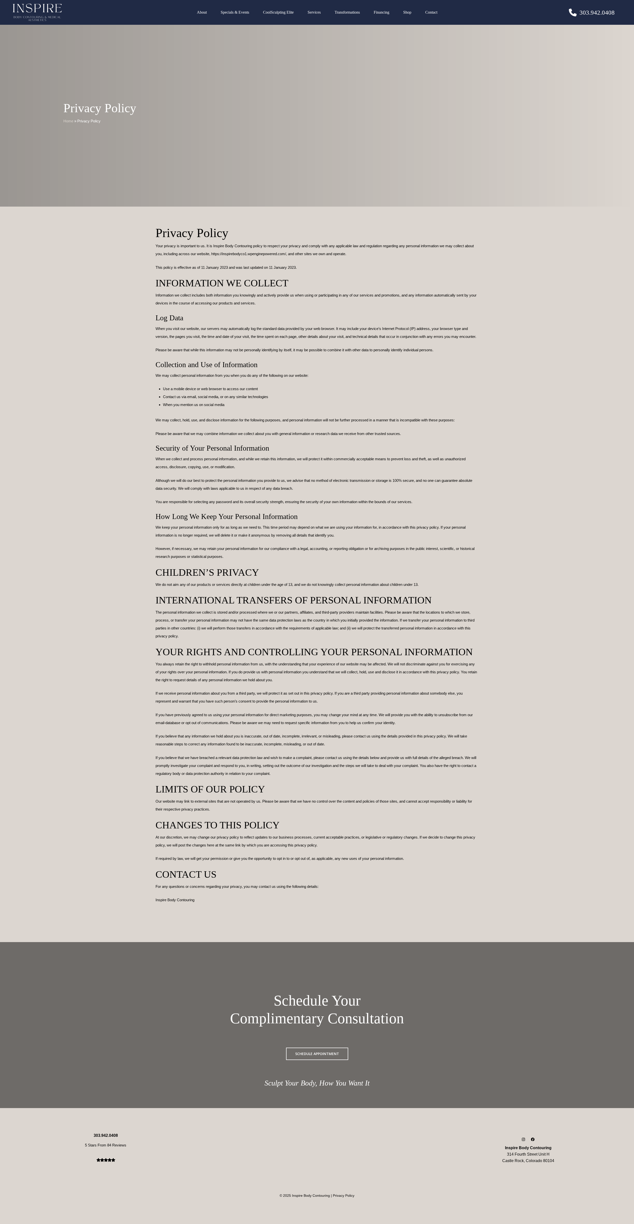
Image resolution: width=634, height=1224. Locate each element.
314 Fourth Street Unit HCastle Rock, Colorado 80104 (528, 1154)
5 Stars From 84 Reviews (105, 1145)
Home (68, 121)
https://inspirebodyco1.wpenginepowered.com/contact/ (199, 913)
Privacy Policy (343, 1195)
